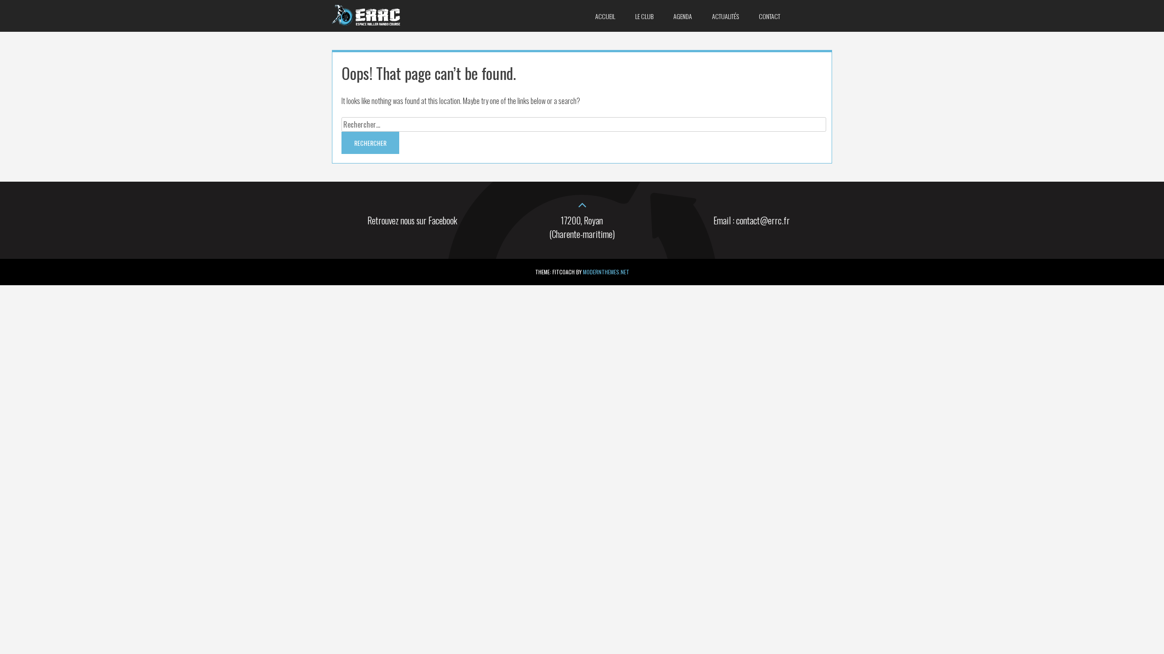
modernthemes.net (606, 272)
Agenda (682, 16)
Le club (644, 16)
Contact (769, 16)
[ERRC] (366, 22)
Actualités (725, 16)
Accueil (605, 16)
